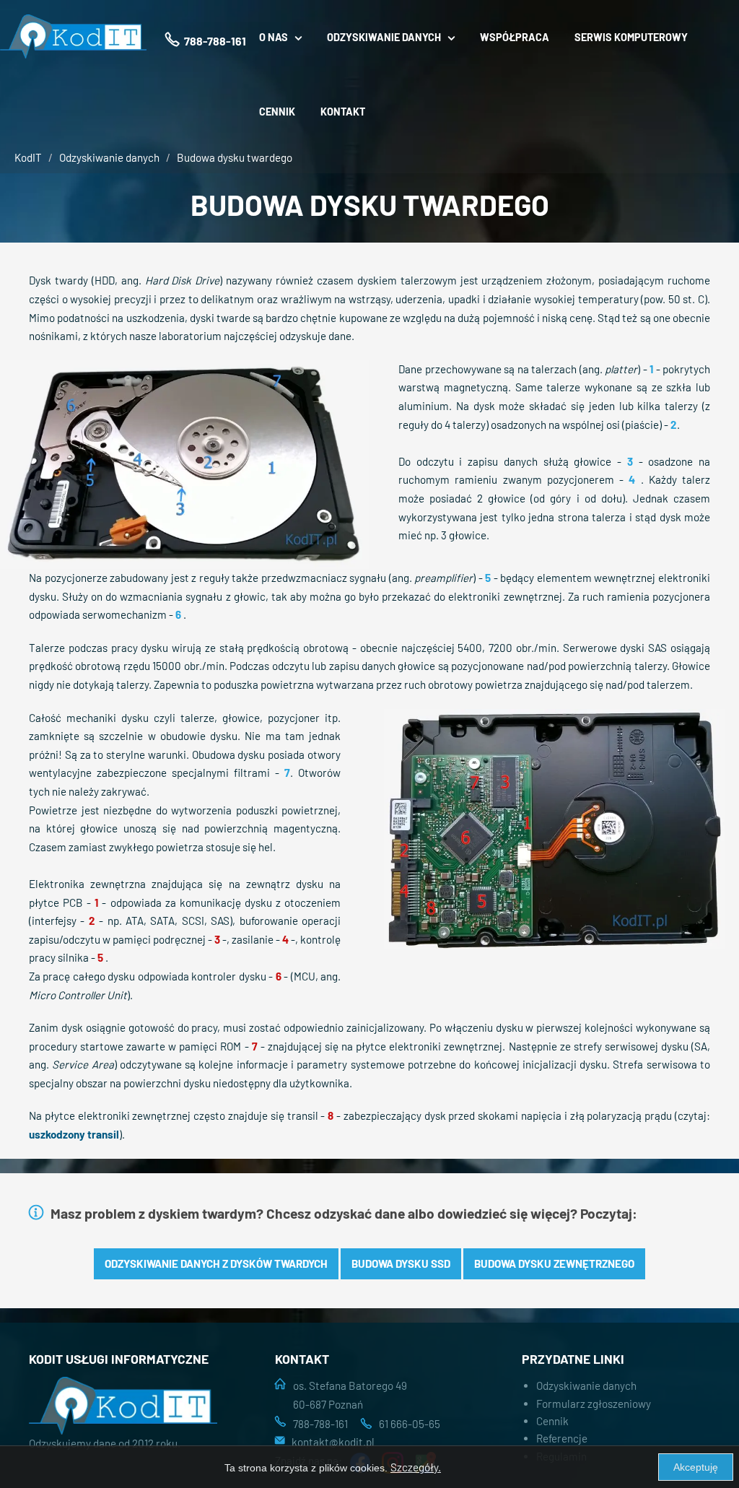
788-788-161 (320, 1423)
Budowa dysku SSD (400, 1263)
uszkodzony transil (74, 1134)
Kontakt (342, 111)
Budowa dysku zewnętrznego (554, 1263)
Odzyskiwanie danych (109, 157)
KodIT (28, 157)
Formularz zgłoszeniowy (593, 1403)
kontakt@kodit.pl (333, 1441)
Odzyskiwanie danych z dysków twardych (216, 1263)
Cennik (277, 111)
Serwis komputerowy (631, 37)
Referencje (561, 1438)
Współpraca (514, 37)
